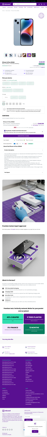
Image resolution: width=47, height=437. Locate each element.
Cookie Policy (28, 395)
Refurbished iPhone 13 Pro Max (9, 370)
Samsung (21, 7)
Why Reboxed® (29, 365)
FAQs (3, 399)
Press (27, 374)
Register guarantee (30, 370)
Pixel (25, 7)
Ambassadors (29, 376)
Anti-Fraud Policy (29, 400)
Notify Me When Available (23, 135)
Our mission (28, 362)
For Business (5, 392)
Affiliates (27, 377)
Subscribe (28, 420)
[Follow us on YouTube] (9, 429)
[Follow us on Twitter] (5, 429)
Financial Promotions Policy (32, 399)
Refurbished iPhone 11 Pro (8, 383)
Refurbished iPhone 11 (7, 381)
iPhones (15, 7)
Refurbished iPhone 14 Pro (8, 365)
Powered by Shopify (6, 434)
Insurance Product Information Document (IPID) (30, 111)
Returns (4, 397)
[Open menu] (44, 4)
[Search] (14, 4)
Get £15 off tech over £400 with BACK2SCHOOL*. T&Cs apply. (23, 1)
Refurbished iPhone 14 (7, 367)
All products (8, 10)
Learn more (8, 87)
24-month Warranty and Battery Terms (35, 394)
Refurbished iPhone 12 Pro (8, 376)
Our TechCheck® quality (12, 80)
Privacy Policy (29, 390)
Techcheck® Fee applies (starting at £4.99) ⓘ (11, 125)
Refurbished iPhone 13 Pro (8, 372)
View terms (18, 111)
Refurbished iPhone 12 (7, 379)
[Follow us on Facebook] (3, 429)
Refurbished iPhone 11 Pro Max (9, 384)
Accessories (29, 7)
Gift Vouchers (29, 379)
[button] (6, 66)
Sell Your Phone (29, 369)
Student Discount (29, 381)
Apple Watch (36, 7)
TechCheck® (28, 367)
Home (3, 10)
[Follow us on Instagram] (7, 429)
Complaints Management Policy (33, 402)
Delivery (4, 395)
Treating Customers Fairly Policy (33, 397)
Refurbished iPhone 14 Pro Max (9, 369)
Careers (27, 372)
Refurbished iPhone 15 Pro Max (9, 362)
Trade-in (4, 7)
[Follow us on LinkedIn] (12, 429)
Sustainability (28, 364)
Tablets (42, 7)
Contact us (4, 390)
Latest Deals (10, 7)
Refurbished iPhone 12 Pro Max (9, 377)
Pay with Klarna (5, 394)
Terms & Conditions (30, 392)
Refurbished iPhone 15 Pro (8, 364)
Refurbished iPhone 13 (7, 374)
